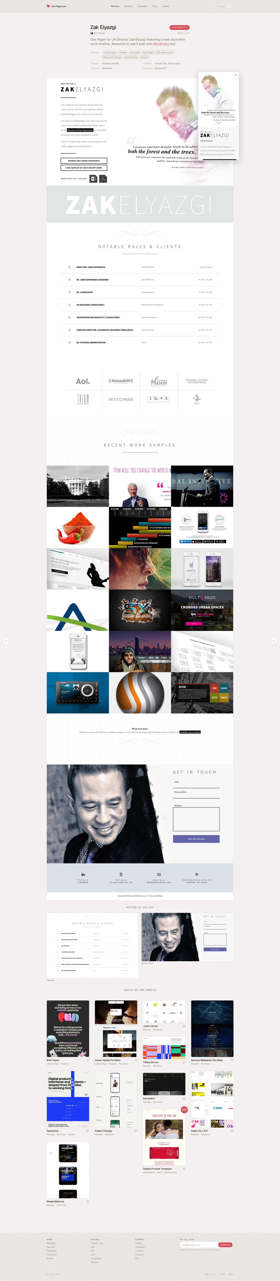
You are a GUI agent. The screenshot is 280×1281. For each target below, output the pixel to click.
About (231, 1274)
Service (71, 1134)
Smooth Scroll (130, 57)
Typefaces (52, 1254)
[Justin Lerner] (164, 1011)
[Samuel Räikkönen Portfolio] (212, 1028)
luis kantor (149, 1098)
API (92, 1250)
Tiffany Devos (150, 1062)
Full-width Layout (165, 52)
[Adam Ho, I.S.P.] (212, 1099)
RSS (137, 1258)
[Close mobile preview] (236, 75)
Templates (52, 1250)
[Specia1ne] (68, 1099)
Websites (51, 1243)
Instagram (140, 1247)
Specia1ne (52, 1130)
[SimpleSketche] (68, 1170)
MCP (93, 1254)
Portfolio (115, 63)
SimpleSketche (55, 1201)
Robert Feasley (103, 1130)
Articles (50, 1258)
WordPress (161, 44)
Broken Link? (183, 33)
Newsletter (96, 1258)
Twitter (138, 1243)
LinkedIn (139, 1250)
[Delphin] (164, 1137)
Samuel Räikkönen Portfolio (207, 1060)
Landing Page (52, 1064)
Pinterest (139, 1254)
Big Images (148, 52)
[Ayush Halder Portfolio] (116, 1028)
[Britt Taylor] (68, 1028)
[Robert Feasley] (116, 1099)
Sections (51, 1247)
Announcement (149, 1172)
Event (159, 1172)
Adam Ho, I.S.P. (199, 1130)
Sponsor (95, 1262)
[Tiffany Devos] (164, 1048)
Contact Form (109, 52)
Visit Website (179, 27)
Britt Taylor (53, 1060)
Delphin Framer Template (157, 1168)
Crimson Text (161, 63)
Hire (93, 1247)
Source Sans (174, 63)
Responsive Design (112, 57)
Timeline (123, 52)
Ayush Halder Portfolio (107, 1060)
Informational (170, 1172)
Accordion (135, 52)
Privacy (222, 1274)
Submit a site (97, 1243)
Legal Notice (210, 1274)
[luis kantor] (164, 1084)
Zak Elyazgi (99, 33)
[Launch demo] (184, 1169)
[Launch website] (87, 1060)
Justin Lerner (150, 1026)
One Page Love (58, 6)
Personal (106, 63)
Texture (144, 57)
